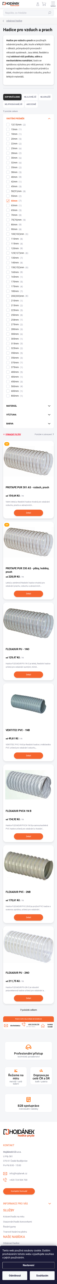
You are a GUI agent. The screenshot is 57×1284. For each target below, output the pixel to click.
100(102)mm (19, 234)
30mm (16, 158)
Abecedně (31, 104)
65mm (16, 210)
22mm (16, 143)
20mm (16, 139)
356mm (16, 357)
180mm (16, 291)
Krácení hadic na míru (13, 1216)
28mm (16, 153)
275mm (16, 324)
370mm (16, 362)
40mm (16, 177)
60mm (16, 200)
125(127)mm (19, 253)
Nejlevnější (30, 97)
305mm (16, 338)
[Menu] (53, 4)
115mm (16, 243)
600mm (16, 391)
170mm (16, 281)
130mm (16, 258)
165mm (16, 277)
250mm (16, 315)
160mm (16, 272)
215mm (16, 305)
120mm (16, 248)
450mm (16, 381)
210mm (16, 300)
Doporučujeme (12, 97)
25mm (16, 148)
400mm (16, 372)
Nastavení (28, 1265)
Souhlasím (42, 1275)
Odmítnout (15, 1275)
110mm (16, 239)
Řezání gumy (9, 1226)
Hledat (50, 13)
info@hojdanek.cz (18, 1173)
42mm (16, 181)
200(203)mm (19, 296)
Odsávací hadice (11, 1243)
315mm (16, 343)
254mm (16, 319)
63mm (16, 205)
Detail (28, 513)
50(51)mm (18, 191)
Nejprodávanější (13, 104)
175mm (16, 286)
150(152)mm (19, 267)
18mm (16, 134)
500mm (16, 386)
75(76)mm (18, 219)
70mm (16, 215)
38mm (16, 172)
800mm (16, 396)
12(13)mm (18, 124)
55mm (16, 196)
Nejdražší (45, 97)
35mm (16, 167)
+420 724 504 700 (18, 1180)
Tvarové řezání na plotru (15, 1231)
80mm (16, 224)
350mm (16, 353)
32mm (16, 162)
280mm (16, 329)
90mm (16, 229)
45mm (16, 186)
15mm (16, 129)
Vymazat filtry (13, 434)
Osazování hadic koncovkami (17, 1221)
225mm (16, 310)
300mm (16, 334)
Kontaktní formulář (19, 1191)
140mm (16, 262)
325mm (16, 348)
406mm (16, 377)
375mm (16, 367)
